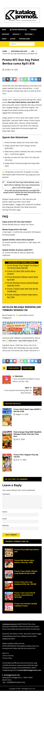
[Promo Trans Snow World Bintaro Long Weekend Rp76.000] (9, 596)
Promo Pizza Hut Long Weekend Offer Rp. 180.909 (25, 583)
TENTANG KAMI (24, 39)
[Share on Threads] (39, 79)
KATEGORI (5, 34)
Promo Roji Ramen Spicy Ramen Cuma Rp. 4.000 (24, 561)
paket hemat (28, 368)
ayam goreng (13, 368)
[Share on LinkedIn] (11, 79)
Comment (6, 494)
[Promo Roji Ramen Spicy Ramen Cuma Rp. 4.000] (9, 563)
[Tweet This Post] (7, 79)
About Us (5, 653)
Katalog (16, 34)
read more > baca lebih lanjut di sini (22, 340)
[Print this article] (21, 79)
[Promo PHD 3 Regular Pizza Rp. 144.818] (7, 463)
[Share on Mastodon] (29, 79)
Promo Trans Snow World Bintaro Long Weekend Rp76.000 (24, 595)
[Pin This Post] (14, 79)
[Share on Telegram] (32, 79)
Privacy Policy (7, 658)
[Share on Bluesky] (36, 79)
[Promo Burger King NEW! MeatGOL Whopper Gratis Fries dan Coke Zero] (7, 440)
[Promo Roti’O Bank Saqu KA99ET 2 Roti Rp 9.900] (7, 417)
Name (4, 512)
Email (4, 519)
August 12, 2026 (22, 414)
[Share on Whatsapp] (25, 79)
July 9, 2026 (20, 439)
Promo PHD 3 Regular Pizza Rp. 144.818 (26, 456)
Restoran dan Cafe (19, 51)
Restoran (29, 34)
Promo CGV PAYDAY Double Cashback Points (25, 604)
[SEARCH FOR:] (22, 44)
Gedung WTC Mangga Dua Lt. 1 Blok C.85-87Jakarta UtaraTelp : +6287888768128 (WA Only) (17, 678)
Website (5, 525)
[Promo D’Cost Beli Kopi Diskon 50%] (9, 552)
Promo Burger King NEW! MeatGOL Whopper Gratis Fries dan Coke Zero (27, 434)
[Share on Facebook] (4, 79)
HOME (4, 30)
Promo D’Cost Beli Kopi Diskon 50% (26, 550)
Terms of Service (8, 656)
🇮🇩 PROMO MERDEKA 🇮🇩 (18, 30)
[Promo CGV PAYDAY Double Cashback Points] (9, 607)
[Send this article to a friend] (18, 79)
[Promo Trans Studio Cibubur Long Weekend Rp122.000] (9, 574)
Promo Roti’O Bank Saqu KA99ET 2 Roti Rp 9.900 (27, 410)
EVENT (4, 39)
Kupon (12, 39)
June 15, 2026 (21, 460)
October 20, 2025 (11, 69)
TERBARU (33, 30)
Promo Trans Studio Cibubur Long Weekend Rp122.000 (25, 572)
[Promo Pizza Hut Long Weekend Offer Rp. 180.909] (9, 585)
